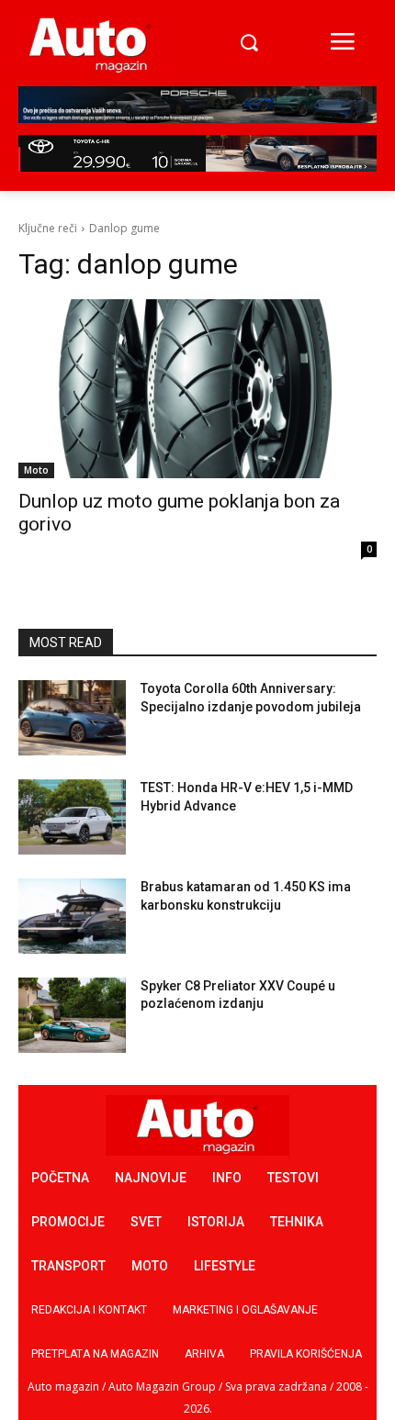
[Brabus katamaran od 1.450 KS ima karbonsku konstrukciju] (72, 916)
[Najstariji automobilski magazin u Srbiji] (90, 44)
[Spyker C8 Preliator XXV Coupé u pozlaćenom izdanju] (72, 1015)
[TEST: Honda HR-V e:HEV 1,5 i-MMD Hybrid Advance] (72, 817)
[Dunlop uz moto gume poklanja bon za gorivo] (197, 388)
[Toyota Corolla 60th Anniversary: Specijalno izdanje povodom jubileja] (72, 717)
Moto (36, 470)
